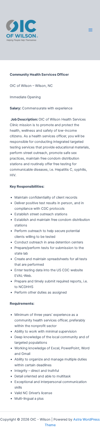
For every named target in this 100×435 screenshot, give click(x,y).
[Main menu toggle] (90, 30)
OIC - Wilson (60, 30)
